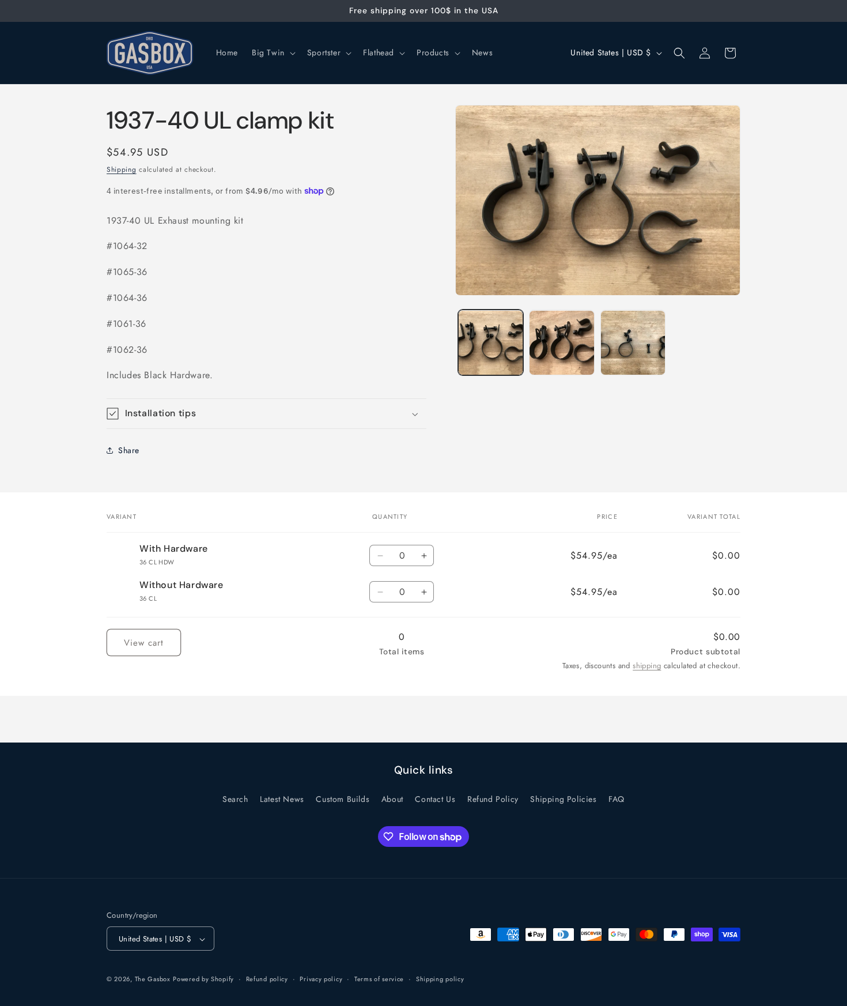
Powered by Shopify (203, 979)
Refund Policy (493, 798)
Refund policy (267, 979)
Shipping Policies (563, 798)
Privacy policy (321, 979)
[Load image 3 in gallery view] (633, 342)
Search (235, 798)
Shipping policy (440, 979)
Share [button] (128, 450)
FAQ (616, 798)
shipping (647, 666)
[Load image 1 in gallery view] (490, 342)
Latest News (282, 798)
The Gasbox (153, 979)
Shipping (122, 169)
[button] (272, 52)
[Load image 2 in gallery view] (561, 342)
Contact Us (435, 798)
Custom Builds (342, 798)
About (392, 798)
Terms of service (379, 979)
